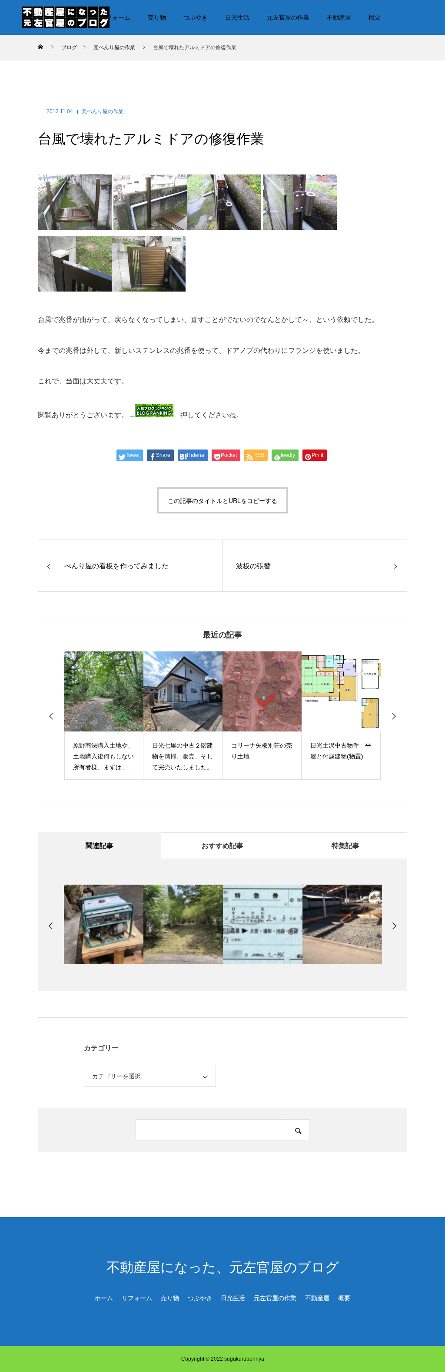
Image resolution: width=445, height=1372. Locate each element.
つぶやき (195, 17)
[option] (65, 715)
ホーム (104, 1298)
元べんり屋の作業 (102, 111)
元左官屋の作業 (288, 17)
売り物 (157, 17)
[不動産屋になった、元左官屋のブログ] (66, 17)
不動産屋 (339, 17)
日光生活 (237, 17)
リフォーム (115, 17)
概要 (375, 17)
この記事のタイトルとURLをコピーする (222, 500)
